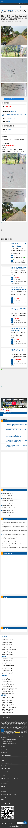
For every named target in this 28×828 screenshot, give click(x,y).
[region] (14, 225)
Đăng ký (25, 3)
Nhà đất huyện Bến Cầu (7, 644)
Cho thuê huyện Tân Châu (7, 689)
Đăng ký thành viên (5, 783)
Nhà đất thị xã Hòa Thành (7, 641)
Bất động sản (10, 10)
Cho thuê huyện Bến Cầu (7, 683)
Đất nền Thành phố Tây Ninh (8, 704)
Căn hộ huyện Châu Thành (7, 658)
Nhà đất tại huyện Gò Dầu (7, 505)
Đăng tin (23, 7)
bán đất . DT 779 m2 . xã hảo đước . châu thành (18, 309)
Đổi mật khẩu (3, 791)
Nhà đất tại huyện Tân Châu (7, 510)
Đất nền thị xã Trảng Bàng (7, 710)
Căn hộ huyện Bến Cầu (7, 663)
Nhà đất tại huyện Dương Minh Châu (9, 507)
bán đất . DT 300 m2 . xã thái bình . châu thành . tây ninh (18, 268)
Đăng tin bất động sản (5, 789)
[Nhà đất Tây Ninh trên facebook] (1, 414)
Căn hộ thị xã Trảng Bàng (7, 672)
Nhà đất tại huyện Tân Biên (7, 498)
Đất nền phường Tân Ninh (7, 712)
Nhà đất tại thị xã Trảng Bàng (8, 512)
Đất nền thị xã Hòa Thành (7, 699)
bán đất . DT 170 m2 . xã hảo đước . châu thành (18, 329)
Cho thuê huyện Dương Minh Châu (9, 688)
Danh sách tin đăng (5, 781)
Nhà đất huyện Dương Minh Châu (9, 649)
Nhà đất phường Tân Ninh (7, 654)
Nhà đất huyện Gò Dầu (7, 647)
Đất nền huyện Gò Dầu (7, 705)
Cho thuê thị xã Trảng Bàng (8, 691)
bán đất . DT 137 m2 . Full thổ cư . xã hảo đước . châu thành (18, 288)
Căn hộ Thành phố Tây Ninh (8, 665)
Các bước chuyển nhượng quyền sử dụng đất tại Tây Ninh (13, 534)
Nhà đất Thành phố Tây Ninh (8, 646)
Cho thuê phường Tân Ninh (8, 693)
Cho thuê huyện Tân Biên (7, 681)
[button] (14, 225)
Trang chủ (4, 10)
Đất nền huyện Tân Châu (7, 709)
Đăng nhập (21, 3)
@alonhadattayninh (5, 419)
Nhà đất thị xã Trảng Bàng (7, 652)
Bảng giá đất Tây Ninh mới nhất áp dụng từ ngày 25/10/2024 (14, 541)
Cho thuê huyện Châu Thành (8, 678)
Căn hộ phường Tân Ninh (7, 673)
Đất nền (16, 10)
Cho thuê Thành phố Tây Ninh (8, 684)
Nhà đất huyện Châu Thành (8, 639)
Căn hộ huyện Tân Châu (7, 670)
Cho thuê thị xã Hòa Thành (8, 679)
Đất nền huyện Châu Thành (8, 697)
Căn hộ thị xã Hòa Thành (7, 660)
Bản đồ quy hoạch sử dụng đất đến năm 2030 (10, 778)
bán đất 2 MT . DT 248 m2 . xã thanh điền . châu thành (18, 350)
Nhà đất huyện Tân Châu (7, 651)
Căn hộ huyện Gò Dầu (6, 667)
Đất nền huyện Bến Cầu (7, 702)
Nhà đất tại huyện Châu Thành (8, 493)
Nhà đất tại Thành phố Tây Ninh (8, 503)
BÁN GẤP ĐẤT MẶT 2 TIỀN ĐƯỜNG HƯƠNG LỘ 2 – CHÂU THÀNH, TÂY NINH (18, 245)
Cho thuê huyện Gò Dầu (7, 686)
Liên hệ (2, 799)
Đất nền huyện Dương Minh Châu (9, 707)
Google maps (3, 797)
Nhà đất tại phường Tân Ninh (8, 515)
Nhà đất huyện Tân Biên (7, 642)
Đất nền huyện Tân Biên (7, 700)
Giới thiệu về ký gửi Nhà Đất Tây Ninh (8, 794)
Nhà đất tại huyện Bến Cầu (7, 500)
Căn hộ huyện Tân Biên (7, 662)
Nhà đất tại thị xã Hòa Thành (7, 495)
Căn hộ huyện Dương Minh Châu (9, 668)
